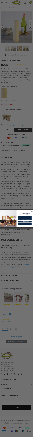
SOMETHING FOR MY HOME (25, 221)
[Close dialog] (32, 211)
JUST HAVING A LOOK (25, 223)
